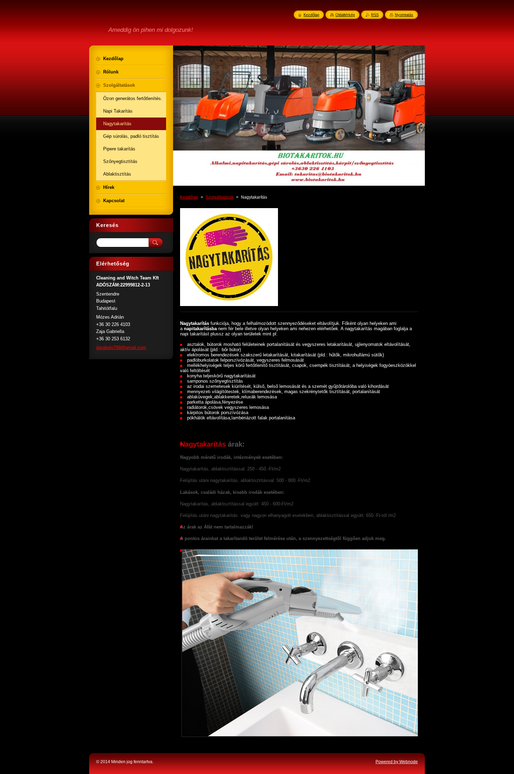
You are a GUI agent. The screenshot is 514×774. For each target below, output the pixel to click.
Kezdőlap (189, 197)
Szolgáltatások (220, 197)
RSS (375, 15)
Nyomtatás (404, 15)
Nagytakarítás (203, 444)
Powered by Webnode (397, 762)
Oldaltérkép (345, 15)
